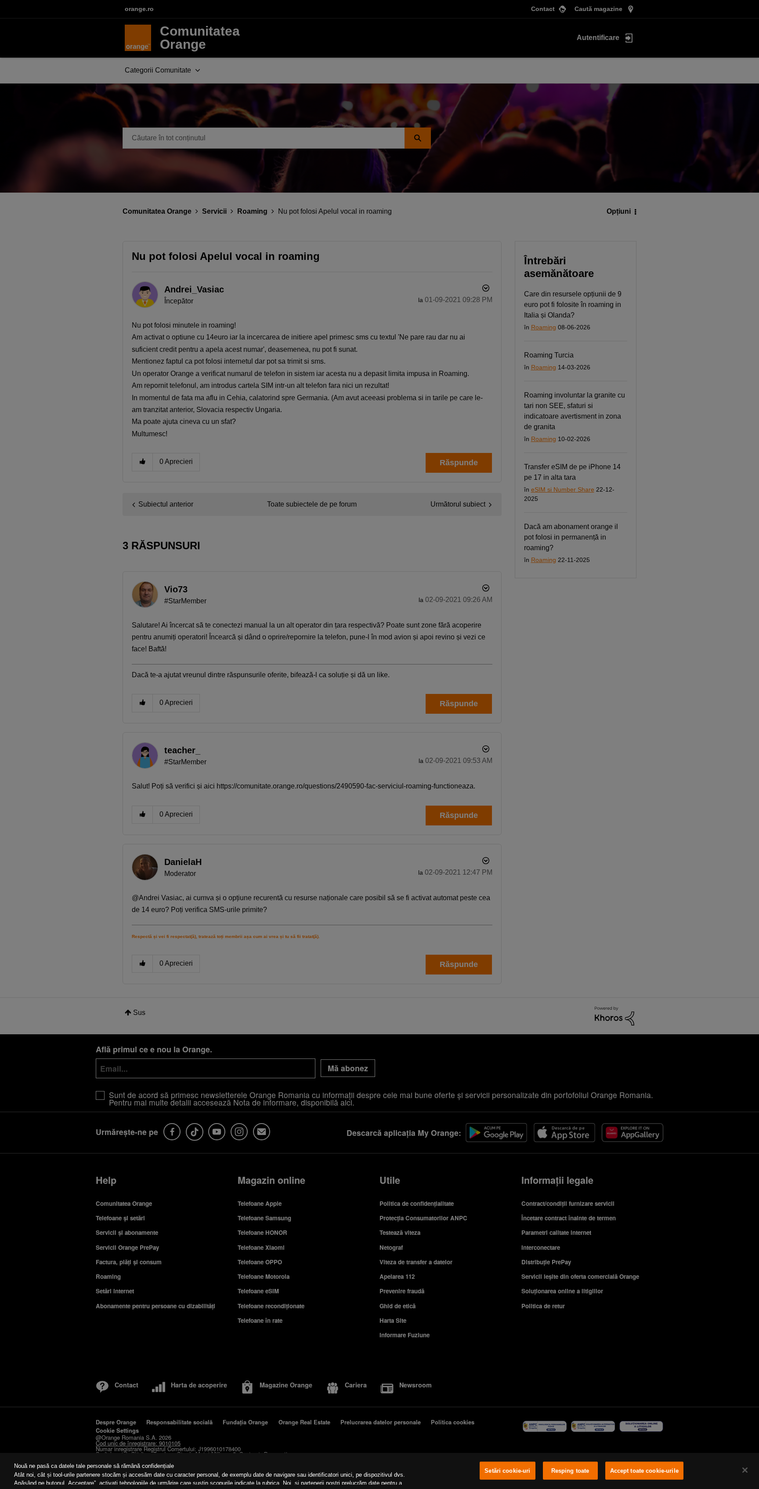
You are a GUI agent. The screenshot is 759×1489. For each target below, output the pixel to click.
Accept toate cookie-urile (644, 1470)
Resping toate (570, 1470)
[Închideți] (745, 1470)
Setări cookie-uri (507, 1470)
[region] (379, 1471)
